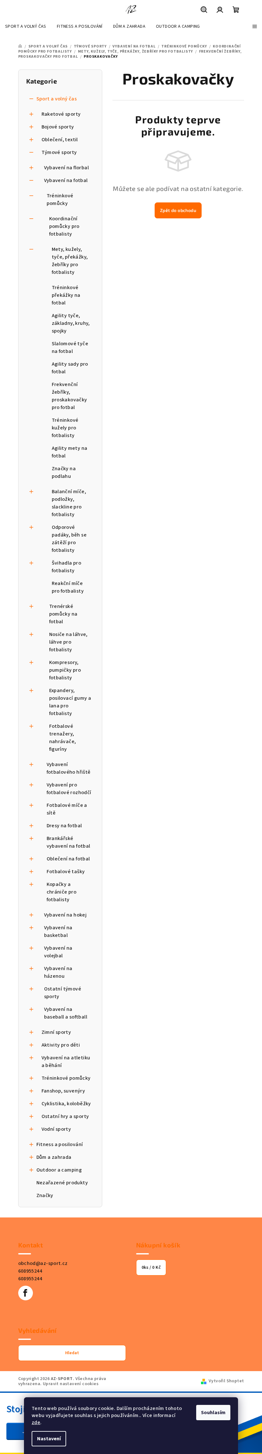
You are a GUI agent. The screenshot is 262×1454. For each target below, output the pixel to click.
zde (36, 1422)
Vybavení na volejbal (58, 952)
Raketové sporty (61, 114)
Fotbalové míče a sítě (67, 809)
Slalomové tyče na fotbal (70, 347)
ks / (151, 1267)
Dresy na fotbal (64, 825)
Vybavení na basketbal (58, 931)
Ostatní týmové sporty (62, 992)
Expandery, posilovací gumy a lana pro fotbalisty (70, 702)
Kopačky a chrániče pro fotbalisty (62, 892)
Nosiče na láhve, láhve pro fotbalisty (68, 642)
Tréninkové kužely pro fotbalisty (65, 428)
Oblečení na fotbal (68, 858)
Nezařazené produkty (62, 1182)
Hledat (72, 1353)
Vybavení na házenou (58, 972)
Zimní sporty (56, 1032)
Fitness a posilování (59, 1144)
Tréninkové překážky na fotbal (66, 295)
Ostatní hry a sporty (65, 1116)
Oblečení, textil (60, 139)
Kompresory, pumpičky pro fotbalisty (65, 670)
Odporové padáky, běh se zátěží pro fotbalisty (69, 539)
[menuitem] (25, 26)
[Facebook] (25, 1293)
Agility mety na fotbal (70, 452)
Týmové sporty (59, 152)
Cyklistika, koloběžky (66, 1103)
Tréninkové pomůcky (60, 199)
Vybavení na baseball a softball (66, 1013)
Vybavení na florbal (66, 167)
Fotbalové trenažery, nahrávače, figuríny (62, 738)
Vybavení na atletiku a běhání (66, 1061)
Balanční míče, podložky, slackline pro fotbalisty (69, 503)
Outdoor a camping (59, 1169)
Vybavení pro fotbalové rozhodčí (69, 788)
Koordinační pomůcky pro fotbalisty (64, 226)
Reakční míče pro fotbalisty (68, 587)
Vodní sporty (56, 1129)
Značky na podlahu (64, 472)
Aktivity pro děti (61, 1044)
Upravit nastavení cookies (70, 1384)
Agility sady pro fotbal (70, 368)
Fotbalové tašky (66, 871)
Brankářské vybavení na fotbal (68, 842)
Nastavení (49, 1438)
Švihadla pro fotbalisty (66, 566)
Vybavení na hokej (65, 914)
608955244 (30, 1271)
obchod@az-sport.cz (43, 1263)
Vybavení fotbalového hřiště (69, 768)
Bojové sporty (58, 126)
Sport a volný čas (56, 98)
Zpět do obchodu (178, 210)
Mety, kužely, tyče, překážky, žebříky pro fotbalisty (70, 261)
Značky (44, 1195)
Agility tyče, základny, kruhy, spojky (71, 323)
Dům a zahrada (54, 1157)
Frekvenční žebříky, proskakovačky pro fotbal (69, 396)
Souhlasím (213, 1412)
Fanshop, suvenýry (63, 1090)
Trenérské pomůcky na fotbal (63, 614)
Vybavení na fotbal (66, 180)
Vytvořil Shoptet (226, 1381)
